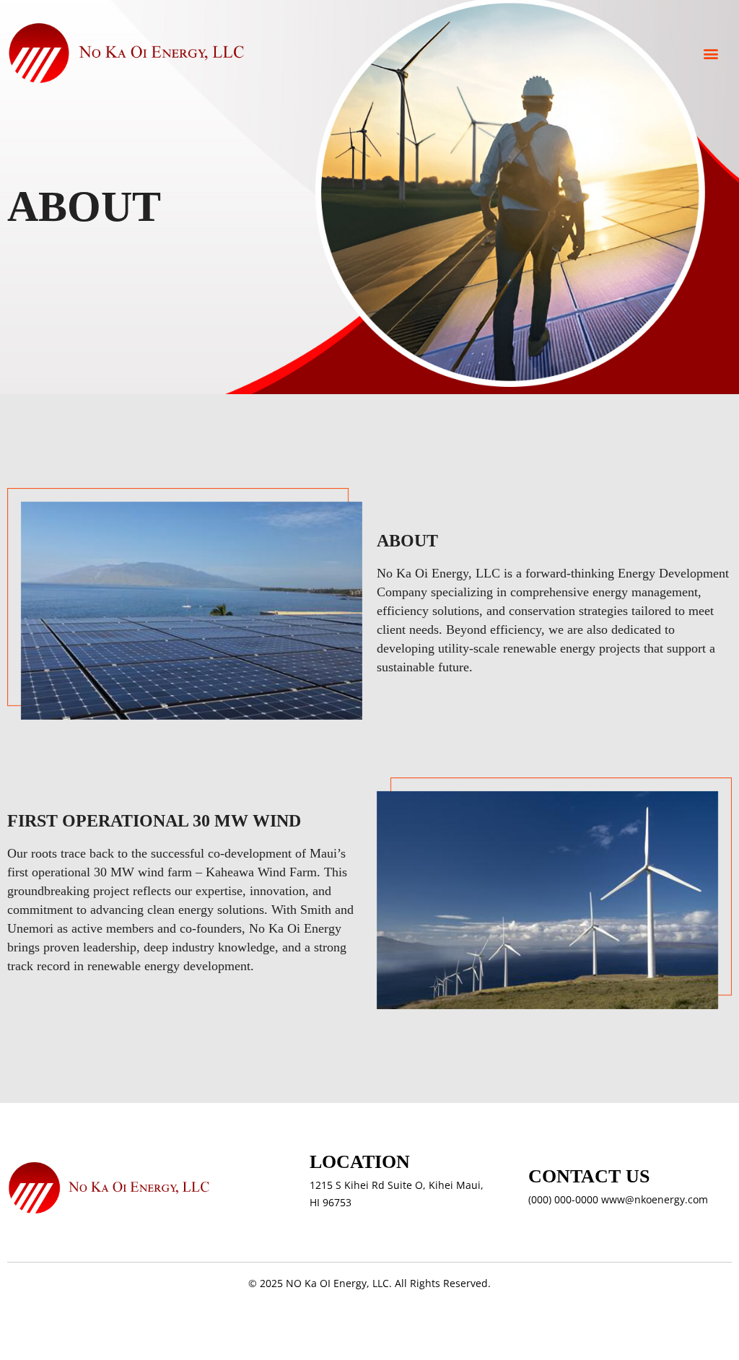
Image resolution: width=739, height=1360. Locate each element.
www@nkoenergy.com (654, 1199)
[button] (710, 53)
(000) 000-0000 (563, 1199)
